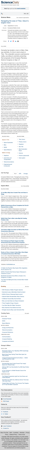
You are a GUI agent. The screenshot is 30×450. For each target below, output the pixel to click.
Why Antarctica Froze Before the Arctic (11, 307)
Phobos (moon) (22, 142)
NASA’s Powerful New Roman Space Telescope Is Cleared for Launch (13, 272)
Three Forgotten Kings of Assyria (10, 303)
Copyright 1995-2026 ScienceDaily (10, 436)
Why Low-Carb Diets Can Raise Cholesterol (13, 301)
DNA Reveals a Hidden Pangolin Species (12, 290)
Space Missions (8, 150)
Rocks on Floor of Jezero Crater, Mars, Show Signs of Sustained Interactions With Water (14, 253)
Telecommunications (9, 162)
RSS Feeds (6, 401)
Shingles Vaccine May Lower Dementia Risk (13, 310)
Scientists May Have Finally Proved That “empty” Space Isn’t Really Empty (14, 364)
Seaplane (21, 144)
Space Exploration (8, 142)
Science (21, 153)
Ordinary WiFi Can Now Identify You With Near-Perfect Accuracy (15, 367)
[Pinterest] (13, 41)
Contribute (15, 432)
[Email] (18, 41)
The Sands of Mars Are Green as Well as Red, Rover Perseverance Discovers (14, 230)
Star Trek (21, 146)
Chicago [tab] (26, 173)
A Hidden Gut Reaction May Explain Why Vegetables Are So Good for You (14, 268)
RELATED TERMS (20, 136)
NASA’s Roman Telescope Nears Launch (12, 294)
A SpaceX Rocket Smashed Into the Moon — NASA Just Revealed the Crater (15, 358)
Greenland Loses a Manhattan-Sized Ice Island (13, 292)
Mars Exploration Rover (23, 149)
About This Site (4, 432)
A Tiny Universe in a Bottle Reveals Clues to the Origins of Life (14, 371)
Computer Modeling (7, 339)
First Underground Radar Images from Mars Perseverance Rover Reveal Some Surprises (13, 241)
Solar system (22, 158)
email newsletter (21, 8)
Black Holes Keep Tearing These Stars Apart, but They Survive (14, 354)
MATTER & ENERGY (5, 325)
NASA (5, 147)
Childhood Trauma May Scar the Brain (11, 298)
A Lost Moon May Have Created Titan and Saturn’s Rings (14, 193)
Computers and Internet (8, 341)
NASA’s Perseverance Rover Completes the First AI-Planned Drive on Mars (15, 206)
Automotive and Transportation (8, 158)
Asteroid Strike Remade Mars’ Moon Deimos (13, 296)
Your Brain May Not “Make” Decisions (11, 305)
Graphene (6, 155)
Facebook (5, 411)
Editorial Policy (13, 434)
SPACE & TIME (4, 316)
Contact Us (6, 428)
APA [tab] (20, 173)
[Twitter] (11, 41)
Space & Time (5, 139)
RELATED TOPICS (5, 136)
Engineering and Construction (8, 165)
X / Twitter (5, 414)
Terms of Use (21, 434)
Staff (10, 432)
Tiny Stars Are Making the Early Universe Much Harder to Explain (14, 280)
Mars (5, 145)
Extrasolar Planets (6, 318)
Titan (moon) (22, 139)
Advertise (22, 432)
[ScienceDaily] (10, 2)
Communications (6, 336)
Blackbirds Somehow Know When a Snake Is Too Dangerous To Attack (13, 276)
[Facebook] (8, 41)
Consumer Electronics (7, 332)
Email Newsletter (7, 399)
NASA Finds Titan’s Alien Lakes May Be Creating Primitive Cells (14, 219)
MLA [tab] (15, 173)
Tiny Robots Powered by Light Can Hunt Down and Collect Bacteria (14, 376)
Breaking (3, 286)
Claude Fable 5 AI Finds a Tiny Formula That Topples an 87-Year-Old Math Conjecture (15, 383)
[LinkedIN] (15, 41)
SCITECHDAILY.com (11, 264)
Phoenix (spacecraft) (24, 155)
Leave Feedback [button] (7, 426)
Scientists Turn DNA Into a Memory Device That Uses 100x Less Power (15, 380)
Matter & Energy (6, 152)
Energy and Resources (7, 327)
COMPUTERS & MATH (5, 334)
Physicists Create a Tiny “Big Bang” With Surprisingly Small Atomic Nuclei (15, 351)
